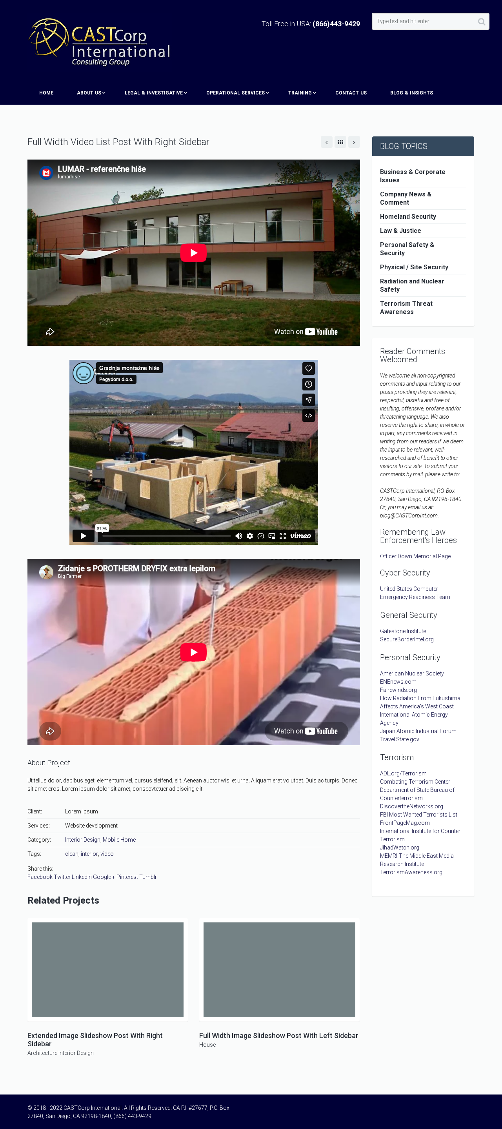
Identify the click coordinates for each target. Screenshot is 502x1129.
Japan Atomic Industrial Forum (418, 731)
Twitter (62, 877)
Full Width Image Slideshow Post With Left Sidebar (278, 1035)
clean (71, 854)
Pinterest (127, 877)
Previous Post (327, 142)
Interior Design (82, 840)
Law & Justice (400, 230)
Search (482, 23)
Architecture (42, 1053)
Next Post (354, 142)
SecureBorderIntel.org (407, 639)
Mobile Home (119, 840)
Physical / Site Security (414, 267)
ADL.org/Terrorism (403, 773)
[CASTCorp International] (99, 42)
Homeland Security (408, 216)
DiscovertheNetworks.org (411, 806)
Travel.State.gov (399, 739)
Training (300, 93)
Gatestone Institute (403, 631)
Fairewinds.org (398, 690)
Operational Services (235, 93)
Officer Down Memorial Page (415, 556)
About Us (89, 93)
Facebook (40, 877)
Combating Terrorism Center (415, 782)
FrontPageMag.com (405, 823)
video (107, 854)
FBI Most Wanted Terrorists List (418, 814)
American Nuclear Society (412, 673)
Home (46, 93)
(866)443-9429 (336, 24)
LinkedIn (82, 877)
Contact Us (351, 93)
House (207, 1045)
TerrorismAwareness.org (411, 872)
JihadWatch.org (399, 847)
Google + (104, 877)
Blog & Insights (411, 93)
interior (89, 854)
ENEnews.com (398, 682)
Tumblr (148, 877)
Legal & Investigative (154, 93)
